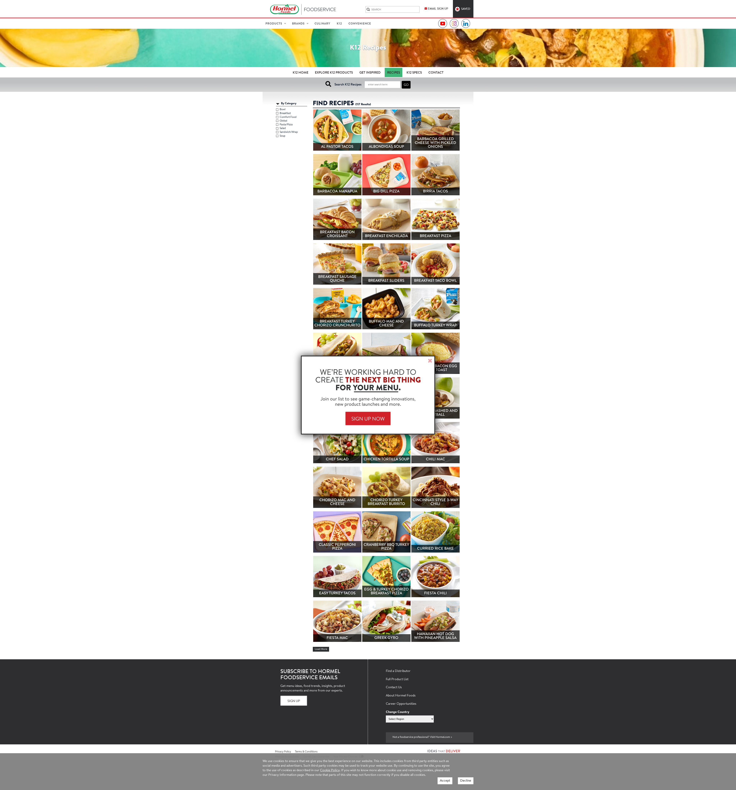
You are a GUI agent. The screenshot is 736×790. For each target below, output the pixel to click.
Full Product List (397, 679)
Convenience (359, 23)
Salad (283, 128)
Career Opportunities (401, 703)
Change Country (397, 712)
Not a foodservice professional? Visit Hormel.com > (422, 737)
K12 (339, 23)
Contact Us (394, 687)
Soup (282, 136)
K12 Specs (414, 72)
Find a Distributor (398, 671)
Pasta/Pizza (286, 124)
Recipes (393, 72)
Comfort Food (288, 117)
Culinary (322, 23)
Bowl (282, 109)
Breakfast (285, 113)
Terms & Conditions (306, 752)
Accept (445, 780)
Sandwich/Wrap (289, 132)
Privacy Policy (283, 752)
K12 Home (300, 72)
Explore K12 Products (334, 72)
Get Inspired (370, 72)
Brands (298, 23)
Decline (465, 780)
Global (283, 121)
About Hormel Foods (401, 695)
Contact (436, 72)
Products (273, 23)
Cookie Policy (330, 770)
